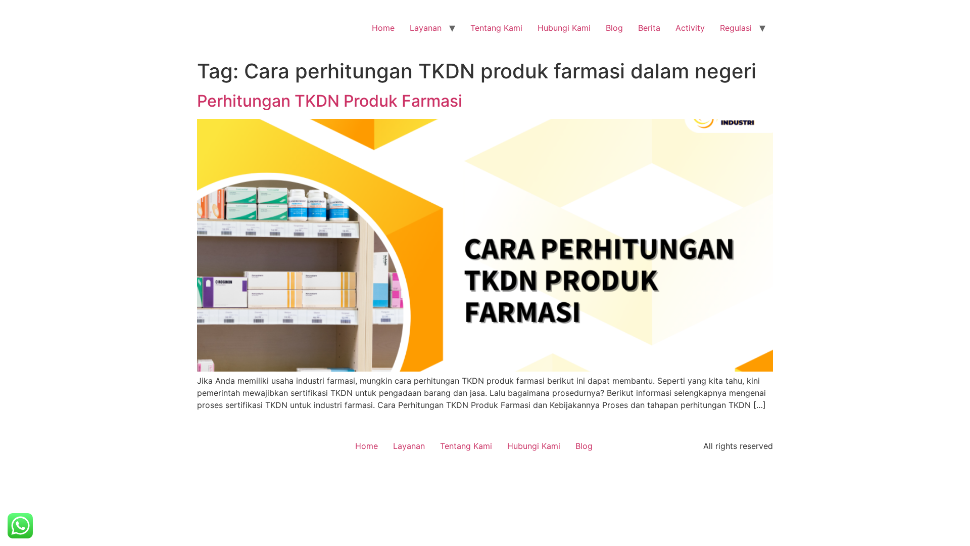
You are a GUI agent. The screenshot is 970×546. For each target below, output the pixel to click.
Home (383, 28)
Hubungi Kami (564, 28)
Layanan (426, 28)
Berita (649, 28)
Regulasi (736, 28)
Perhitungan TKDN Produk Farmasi (329, 101)
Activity (690, 28)
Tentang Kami (496, 28)
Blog (614, 28)
